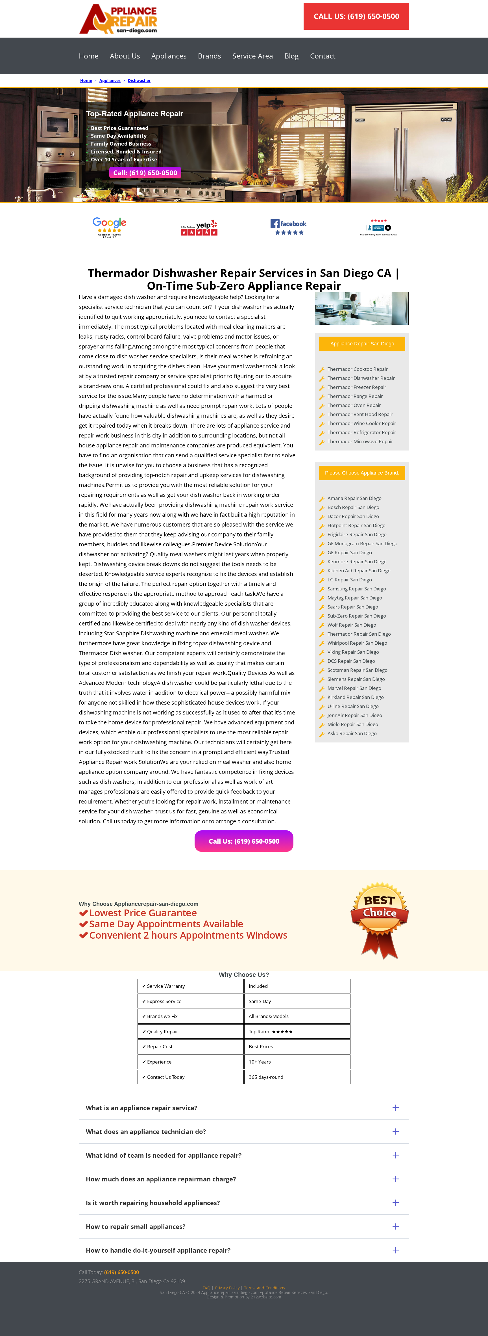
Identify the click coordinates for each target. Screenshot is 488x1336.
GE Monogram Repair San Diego (362, 543)
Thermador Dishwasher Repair (361, 378)
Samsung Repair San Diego (357, 588)
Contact (323, 55)
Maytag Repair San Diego (355, 597)
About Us (125, 55)
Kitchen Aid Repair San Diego (359, 570)
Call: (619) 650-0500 (145, 172)
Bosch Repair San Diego (353, 507)
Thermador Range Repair (355, 396)
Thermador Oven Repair (354, 405)
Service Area (252, 55)
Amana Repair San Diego (355, 498)
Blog (291, 55)
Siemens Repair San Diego (356, 679)
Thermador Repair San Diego (359, 634)
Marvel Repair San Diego (354, 688)
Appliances (169, 55)
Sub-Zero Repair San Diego (357, 615)
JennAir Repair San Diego (355, 715)
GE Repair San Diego (350, 552)
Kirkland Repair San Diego (356, 697)
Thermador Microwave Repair (360, 441)
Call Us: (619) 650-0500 (244, 841)
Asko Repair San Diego (352, 733)
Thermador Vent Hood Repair (360, 414)
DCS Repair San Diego (351, 661)
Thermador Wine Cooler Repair (362, 423)
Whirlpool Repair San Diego (357, 643)
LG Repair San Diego (350, 579)
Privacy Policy (227, 1287)
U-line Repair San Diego (353, 706)
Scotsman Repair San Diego (357, 670)
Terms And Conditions (264, 1287)
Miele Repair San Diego (353, 724)
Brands (209, 55)
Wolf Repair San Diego (352, 625)
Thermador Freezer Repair (357, 387)
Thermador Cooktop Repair (358, 369)
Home (89, 55)
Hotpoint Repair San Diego (356, 525)
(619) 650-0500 (373, 16)
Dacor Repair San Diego (353, 516)
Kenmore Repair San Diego (357, 561)
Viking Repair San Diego (353, 652)
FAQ (206, 1287)
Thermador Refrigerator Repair (362, 432)
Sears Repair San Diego (353, 606)
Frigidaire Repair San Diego (357, 534)
